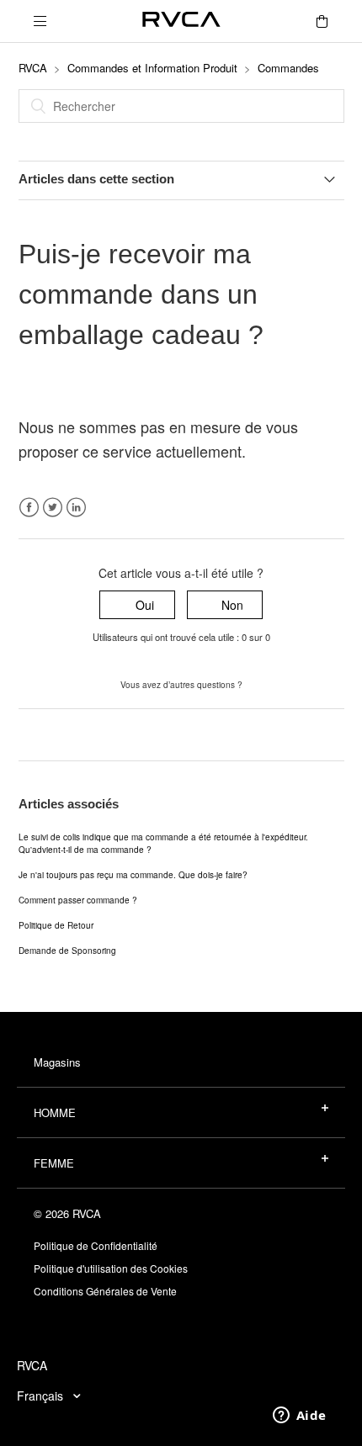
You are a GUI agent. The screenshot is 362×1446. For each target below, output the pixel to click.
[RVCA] (181, 21)
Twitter (52, 507)
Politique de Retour (56, 925)
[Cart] (321, 21)
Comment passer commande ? (78, 900)
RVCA (33, 68)
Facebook (29, 507)
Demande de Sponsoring (67, 950)
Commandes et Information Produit (152, 68)
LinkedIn (76, 507)
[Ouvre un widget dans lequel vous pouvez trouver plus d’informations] (299, 1417)
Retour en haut (58, 734)
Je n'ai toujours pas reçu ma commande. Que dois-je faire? (133, 875)
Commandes (288, 68)
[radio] (137, 605)
